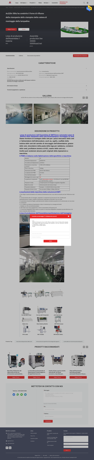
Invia (50, 241)
